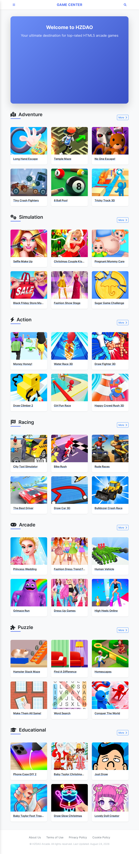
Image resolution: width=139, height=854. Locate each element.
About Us (35, 837)
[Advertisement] (69, 70)
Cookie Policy (101, 837)
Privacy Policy (78, 837)
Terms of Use (54, 837)
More (121, 117)
